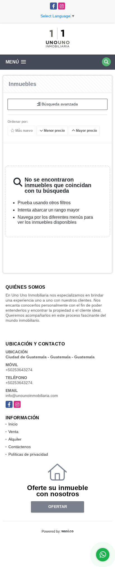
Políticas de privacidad (28, 454)
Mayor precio (86, 131)
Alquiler (14, 439)
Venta (13, 431)
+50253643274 (19, 370)
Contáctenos (19, 446)
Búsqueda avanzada (59, 104)
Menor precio (54, 131)
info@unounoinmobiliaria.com (32, 395)
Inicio (13, 424)
